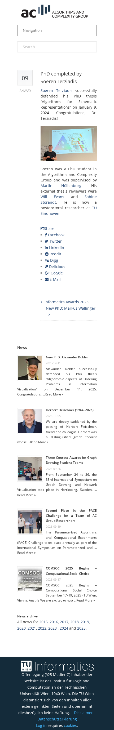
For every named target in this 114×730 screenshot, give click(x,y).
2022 (42, 628)
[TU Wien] (24, 666)
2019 (85, 621)
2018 (74, 621)
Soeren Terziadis (56, 90)
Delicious (56, 266)
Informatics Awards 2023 (67, 301)
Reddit (55, 253)
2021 (32, 628)
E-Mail (55, 279)
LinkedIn (56, 247)
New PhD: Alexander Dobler (67, 357)
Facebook (55, 234)
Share (49, 228)
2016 (54, 621)
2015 (43, 621)
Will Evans (52, 196)
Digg (53, 260)
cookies (70, 725)
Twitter (55, 241)
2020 (21, 628)
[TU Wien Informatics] (64, 666)
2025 (81, 628)
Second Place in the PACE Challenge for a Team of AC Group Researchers (71, 515)
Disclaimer (83, 712)
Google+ (57, 272)
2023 (52, 628)
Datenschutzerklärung (57, 719)
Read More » (54, 394)
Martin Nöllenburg (61, 185)
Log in (41, 725)
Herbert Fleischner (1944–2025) (70, 410)
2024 (64, 628)
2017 (64, 621)
